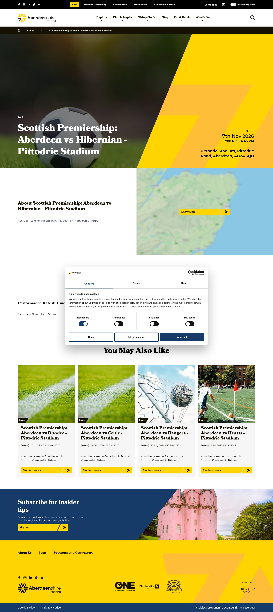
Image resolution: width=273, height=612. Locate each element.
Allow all (182, 337)
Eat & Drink (182, 17)
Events (30, 30)
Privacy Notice (51, 607)
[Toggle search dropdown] (252, 17)
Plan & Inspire (123, 17)
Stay (165, 17)
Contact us (211, 4)
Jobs (42, 553)
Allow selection (136, 337)
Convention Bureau (164, 5)
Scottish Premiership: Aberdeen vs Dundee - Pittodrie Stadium (44, 433)
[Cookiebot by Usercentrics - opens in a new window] (190, 272)
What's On (203, 17)
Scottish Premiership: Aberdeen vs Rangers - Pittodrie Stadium (164, 433)
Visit (74, 5)
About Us (25, 553)
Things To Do (147, 17)
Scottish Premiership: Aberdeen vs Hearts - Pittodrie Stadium (224, 433)
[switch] (118, 323)
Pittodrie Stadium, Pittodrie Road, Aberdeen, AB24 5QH (227, 153)
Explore (101, 17)
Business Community (95, 5)
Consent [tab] (89, 283)
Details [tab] (136, 283)
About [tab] (183, 283)
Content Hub (120, 5)
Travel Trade (140, 5)
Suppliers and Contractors (73, 553)
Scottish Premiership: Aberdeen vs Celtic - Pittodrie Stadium (104, 433)
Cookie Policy (26, 607)
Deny (91, 337)
